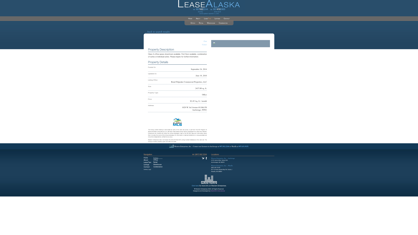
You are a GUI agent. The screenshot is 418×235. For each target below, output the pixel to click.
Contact (227, 19)
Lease (207, 19)
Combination (223, 23)
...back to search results (157, 31)
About (198, 19)
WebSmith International (218, 191)
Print (205, 41)
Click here (195, 186)
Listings (217, 19)
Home (190, 19)
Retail (201, 23)
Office (193, 23)
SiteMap (146, 169)
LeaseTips (147, 162)
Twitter (203, 158)
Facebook (206, 158)
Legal (150, 169)
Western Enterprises (209, 179)
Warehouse (211, 23)
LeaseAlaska (209, 3)
